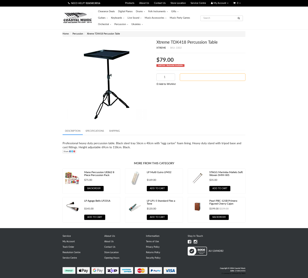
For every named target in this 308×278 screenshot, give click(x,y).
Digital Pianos (125, 11)
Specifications (95, 131)
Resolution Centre (71, 252)
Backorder (214, 77)
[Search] (239, 18)
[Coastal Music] (78, 18)
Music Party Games (180, 18)
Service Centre (198, 3)
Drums (139, 11)
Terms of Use (152, 241)
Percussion (120, 24)
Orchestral (104, 24)
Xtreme (161, 48)
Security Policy (153, 258)
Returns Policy (153, 252)
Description (72, 131)
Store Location (178, 3)
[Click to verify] (205, 255)
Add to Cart (157, 188)
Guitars (102, 18)
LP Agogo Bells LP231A (97, 201)
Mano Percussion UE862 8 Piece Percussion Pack (99, 173)
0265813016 (93, 3)
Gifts (174, 11)
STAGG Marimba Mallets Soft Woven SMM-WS (226, 173)
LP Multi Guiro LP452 (159, 172)
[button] (166, 84)
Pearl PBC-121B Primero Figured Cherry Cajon (223, 202)
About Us (144, 3)
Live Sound (134, 18)
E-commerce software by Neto (233, 273)
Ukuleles (136, 24)
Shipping (114, 131)
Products (129, 3)
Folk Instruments (157, 11)
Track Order (68, 247)
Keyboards (117, 18)
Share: (66, 151)
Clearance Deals (106, 11)
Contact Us (160, 3)
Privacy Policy (152, 247)
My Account (69, 241)
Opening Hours (111, 258)
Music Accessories (155, 18)
